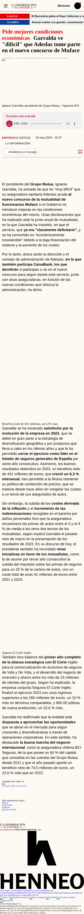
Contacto (60, 893)
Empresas (10, 137)
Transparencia (12, 893)
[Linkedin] (51, 897)
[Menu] (5, 5)
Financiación (7, 805)
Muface (5, 803)
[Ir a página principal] (23, 6)
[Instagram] (38, 897)
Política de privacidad (35, 891)
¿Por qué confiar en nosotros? (14, 786)
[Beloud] (6, 901)
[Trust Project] (11, 781)
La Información (17, 143)
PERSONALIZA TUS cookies (30, 893)
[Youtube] (66, 897)
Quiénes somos (70, 893)
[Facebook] (20, 897)
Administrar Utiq (50, 893)
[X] (5, 897)
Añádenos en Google (22, 152)
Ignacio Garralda (9, 810)
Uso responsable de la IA (28, 895)
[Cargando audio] (9, 123)
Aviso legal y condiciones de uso (13, 891)
